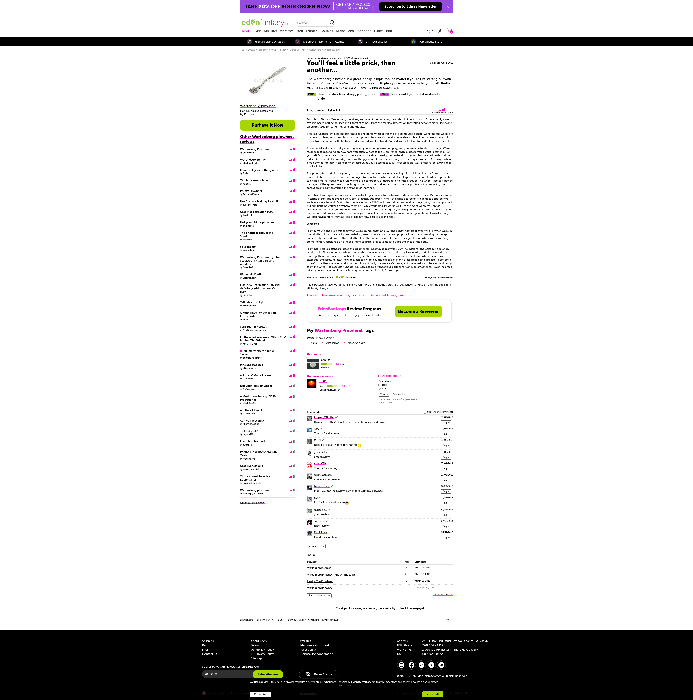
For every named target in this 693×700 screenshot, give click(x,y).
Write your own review (252, 502)
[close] (447, 6)
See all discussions (443, 594)
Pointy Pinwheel (251, 191)
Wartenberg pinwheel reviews (324, 50)
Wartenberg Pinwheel (255, 149)
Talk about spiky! (251, 302)
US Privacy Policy (262, 649)
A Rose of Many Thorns (255, 375)
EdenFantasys (248, 50)
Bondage (364, 31)
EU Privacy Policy (262, 654)
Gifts (257, 31)
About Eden (259, 641)
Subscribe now (268, 674)
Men (299, 31)
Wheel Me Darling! (252, 274)
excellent (386, 381)
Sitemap (256, 658)
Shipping (208, 641)
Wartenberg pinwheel (255, 490)
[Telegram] (441, 665)
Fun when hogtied (252, 441)
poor (384, 388)
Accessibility (308, 649)
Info (389, 31)
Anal (351, 31)
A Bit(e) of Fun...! (251, 410)
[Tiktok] (421, 665)
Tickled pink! (249, 431)
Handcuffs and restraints (256, 111)
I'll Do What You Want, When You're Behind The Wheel (264, 338)
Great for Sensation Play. (257, 212)
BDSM (283, 50)
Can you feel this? (252, 420)
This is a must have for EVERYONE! (255, 478)
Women (312, 31)
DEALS (247, 31)
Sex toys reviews (267, 50)
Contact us (209, 654)
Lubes (378, 31)
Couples (327, 31)
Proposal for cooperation (316, 654)
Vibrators (286, 31)
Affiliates (305, 641)
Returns (207, 645)
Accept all (433, 694)
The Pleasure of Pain (254, 180)
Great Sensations (251, 466)
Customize (260, 694)
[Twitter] (431, 665)
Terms (255, 645)
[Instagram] (401, 665)
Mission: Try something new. (259, 170)
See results (399, 394)
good (384, 385)
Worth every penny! (253, 159)
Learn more (344, 685)
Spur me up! (248, 246)
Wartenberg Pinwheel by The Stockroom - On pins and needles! (260, 261)
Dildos (340, 31)
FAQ (205, 649)
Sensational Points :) (254, 326)
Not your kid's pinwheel (256, 385)
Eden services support (314, 645)
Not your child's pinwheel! (258, 222)
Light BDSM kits (297, 50)
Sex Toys (270, 31)
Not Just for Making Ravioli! (259, 201)
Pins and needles (251, 365)
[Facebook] (411, 665)
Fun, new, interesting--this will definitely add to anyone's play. (260, 288)
